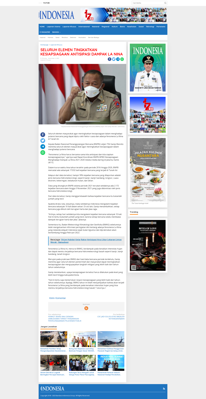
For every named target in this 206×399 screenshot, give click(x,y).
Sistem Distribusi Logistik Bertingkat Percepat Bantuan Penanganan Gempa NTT (52, 374)
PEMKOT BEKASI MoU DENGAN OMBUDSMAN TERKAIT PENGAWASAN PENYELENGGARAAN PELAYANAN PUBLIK (64, 317)
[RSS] (86, 308)
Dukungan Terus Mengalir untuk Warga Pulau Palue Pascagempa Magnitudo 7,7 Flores (82, 374)
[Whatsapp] (122, 59)
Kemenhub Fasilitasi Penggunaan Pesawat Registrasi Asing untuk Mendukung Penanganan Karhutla (111, 350)
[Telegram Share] (118, 59)
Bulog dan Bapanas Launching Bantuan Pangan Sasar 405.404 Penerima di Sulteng (81, 350)
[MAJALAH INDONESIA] (57, 15)
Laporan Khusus (45, 60)
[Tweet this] (114, 59)
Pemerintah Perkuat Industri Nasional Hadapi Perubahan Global (109, 374)
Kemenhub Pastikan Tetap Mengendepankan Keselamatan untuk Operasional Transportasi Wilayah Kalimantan (53, 350)
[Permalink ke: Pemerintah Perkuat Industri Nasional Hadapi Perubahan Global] (111, 363)
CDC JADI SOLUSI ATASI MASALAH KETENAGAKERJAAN (110, 316)
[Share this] (109, 59)
